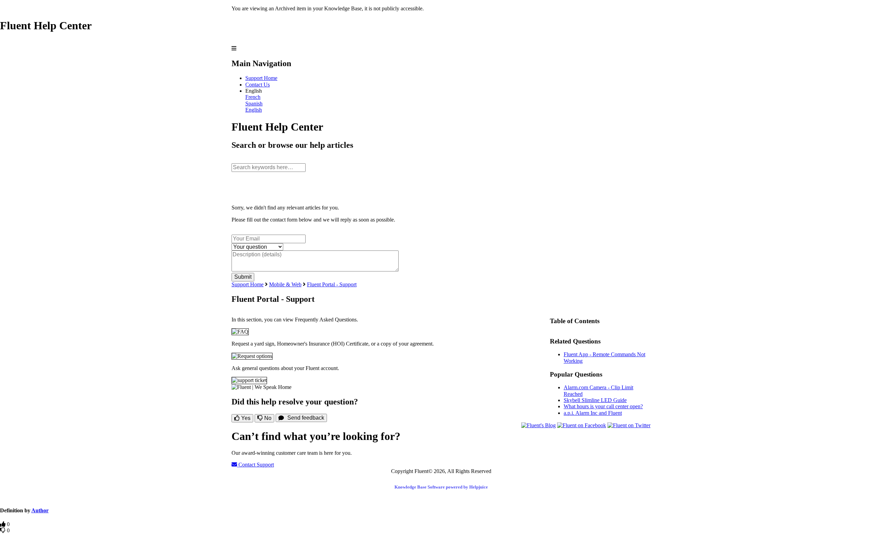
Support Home (261, 78)
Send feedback (305, 418)
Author (40, 510)
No (267, 418)
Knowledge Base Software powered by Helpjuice (441, 487)
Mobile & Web (285, 284)
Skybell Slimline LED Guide (595, 400)
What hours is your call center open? (603, 406)
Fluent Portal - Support (332, 284)
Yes (245, 418)
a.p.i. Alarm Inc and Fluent (593, 413)
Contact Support (255, 465)
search (238, 160)
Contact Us (257, 85)
